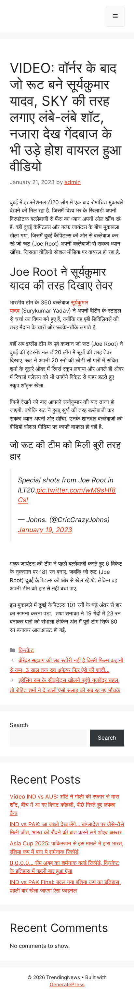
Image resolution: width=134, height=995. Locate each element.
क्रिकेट (26, 650)
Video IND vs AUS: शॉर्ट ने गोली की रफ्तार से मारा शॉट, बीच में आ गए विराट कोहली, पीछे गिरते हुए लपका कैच (64, 804)
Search (19, 725)
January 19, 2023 (45, 530)
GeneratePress (67, 984)
